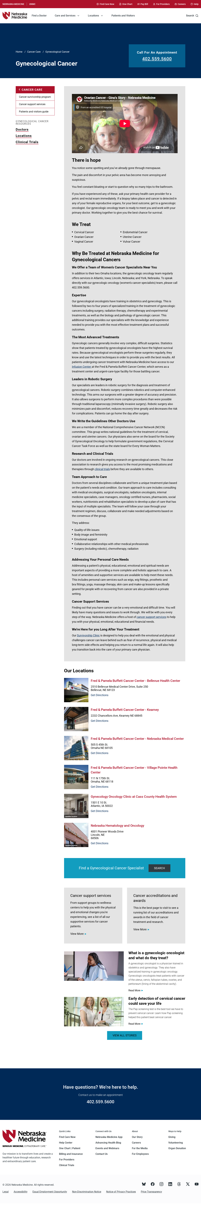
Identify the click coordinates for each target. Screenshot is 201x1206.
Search (190, 15)
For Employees (140, 1153)
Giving (171, 1137)
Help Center (65, 1142)
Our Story (137, 1137)
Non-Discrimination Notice (86, 1191)
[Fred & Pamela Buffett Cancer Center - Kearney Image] (76, 719)
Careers (136, 1142)
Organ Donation (177, 1148)
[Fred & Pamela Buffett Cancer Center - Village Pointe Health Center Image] (76, 777)
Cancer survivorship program (35, 96)
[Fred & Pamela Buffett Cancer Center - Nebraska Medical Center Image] (76, 748)
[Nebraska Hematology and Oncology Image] (76, 835)
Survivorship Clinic (88, 635)
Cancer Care (34, 51)
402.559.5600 (157, 59)
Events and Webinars (107, 1148)
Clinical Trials (27, 142)
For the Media (140, 1148)
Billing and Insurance (71, 1153)
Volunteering (175, 1142)
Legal (6, 1191)
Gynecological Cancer (57, 51)
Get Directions (99, 695)
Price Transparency (151, 1191)
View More (77, 933)
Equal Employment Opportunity (50, 1191)
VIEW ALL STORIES (125, 1035)
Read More (134, 990)
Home (19, 51)
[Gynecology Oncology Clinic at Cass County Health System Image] (76, 806)
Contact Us (101, 1153)
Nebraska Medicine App (108, 1137)
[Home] (15, 15)
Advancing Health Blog (108, 1142)
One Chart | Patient (69, 1148)
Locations (24, 136)
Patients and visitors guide (33, 111)
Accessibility (20, 1191)
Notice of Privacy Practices (121, 1191)
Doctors (22, 129)
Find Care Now (67, 1137)
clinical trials (102, 469)
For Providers (66, 1159)
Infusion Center (82, 366)
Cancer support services (32, 104)
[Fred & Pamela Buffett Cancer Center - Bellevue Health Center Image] (76, 690)
